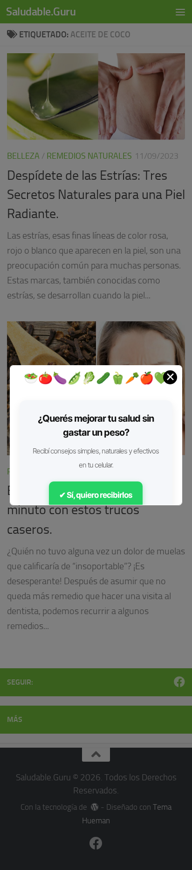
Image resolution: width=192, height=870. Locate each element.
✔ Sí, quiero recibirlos (95, 495)
